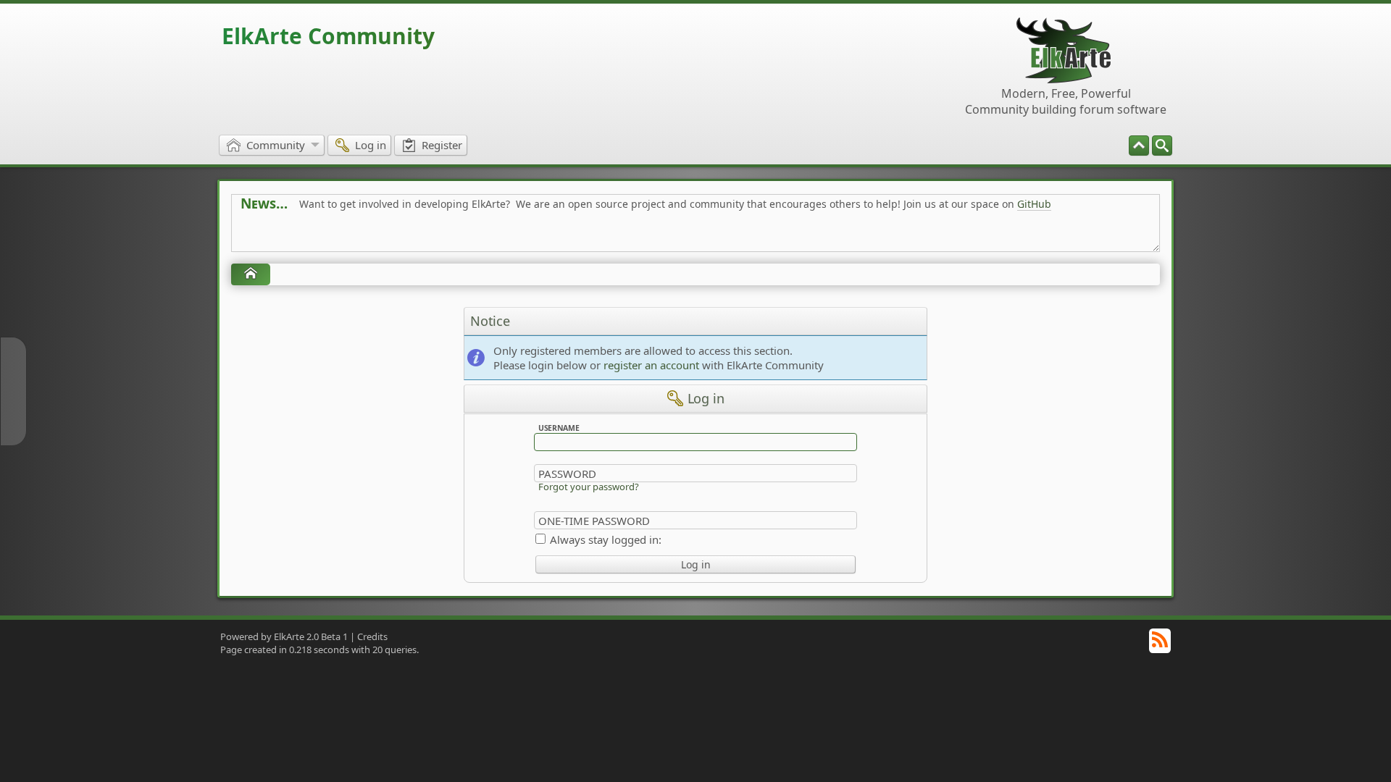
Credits (372, 636)
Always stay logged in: (605, 539)
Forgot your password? (588, 486)
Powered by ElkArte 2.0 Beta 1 (284, 636)
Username (559, 428)
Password (567, 473)
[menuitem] (1162, 145)
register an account (651, 365)
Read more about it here (300, 236)
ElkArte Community (328, 36)
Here (468, 236)
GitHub (1034, 204)
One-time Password (594, 520)
